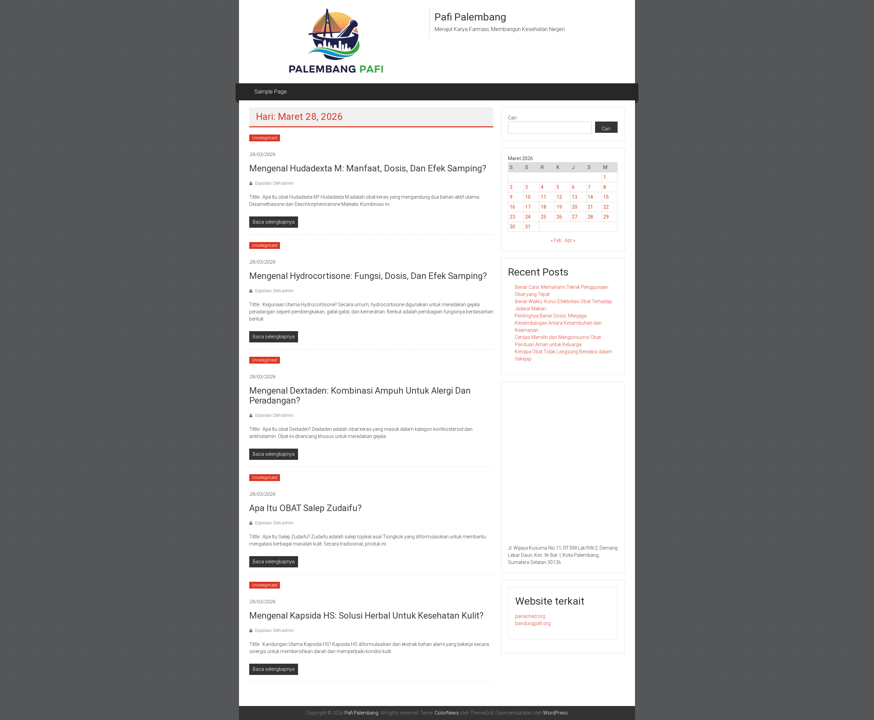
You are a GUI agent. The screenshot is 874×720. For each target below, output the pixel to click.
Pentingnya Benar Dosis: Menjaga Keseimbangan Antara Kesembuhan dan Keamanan (558, 323)
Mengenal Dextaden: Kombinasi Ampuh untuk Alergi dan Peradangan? (360, 395)
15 (606, 197)
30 (512, 226)
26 (559, 217)
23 (512, 217)
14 (590, 197)
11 (543, 197)
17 (528, 207)
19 (559, 207)
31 (528, 226)
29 (606, 217)
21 (590, 207)
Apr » (570, 240)
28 (590, 217)
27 (574, 217)
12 (559, 197)
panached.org (530, 616)
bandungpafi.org (533, 623)
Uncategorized (264, 138)
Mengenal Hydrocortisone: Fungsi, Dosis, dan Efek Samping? (368, 276)
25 (543, 217)
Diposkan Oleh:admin (274, 183)
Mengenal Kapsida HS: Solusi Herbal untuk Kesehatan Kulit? (366, 615)
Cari (512, 118)
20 (574, 207)
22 (606, 207)
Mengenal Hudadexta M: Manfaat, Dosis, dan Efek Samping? (367, 168)
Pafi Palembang (470, 17)
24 (528, 217)
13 (574, 197)
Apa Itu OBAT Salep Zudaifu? (305, 508)
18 (543, 207)
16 (512, 207)
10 (528, 197)
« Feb (556, 240)
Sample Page (270, 91)
